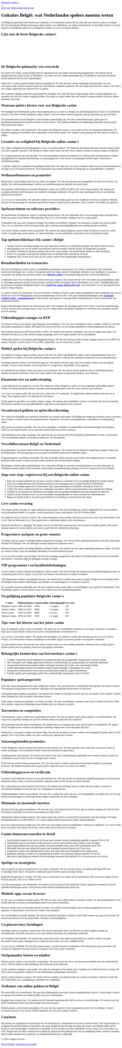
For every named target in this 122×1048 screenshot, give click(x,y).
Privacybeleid (8, 1044)
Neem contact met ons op (22, 8)
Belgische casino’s (9, 2)
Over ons (5, 8)
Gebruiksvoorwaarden (26, 1044)
